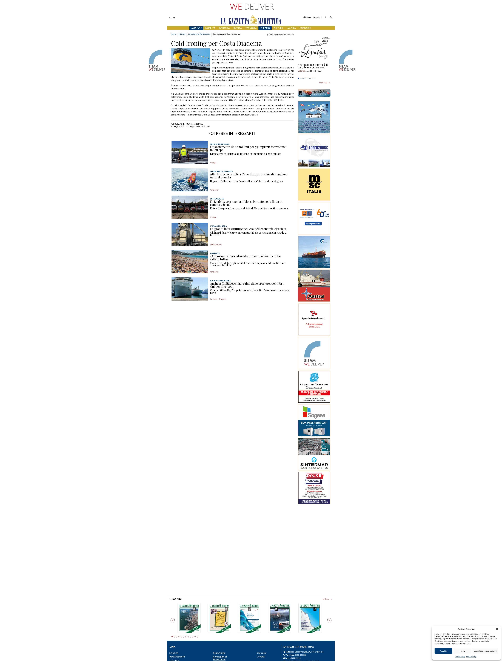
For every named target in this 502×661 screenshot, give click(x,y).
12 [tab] (197, 636)
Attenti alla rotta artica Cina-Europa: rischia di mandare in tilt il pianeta (248, 175)
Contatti (316, 17)
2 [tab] (300, 78)
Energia (213, 162)
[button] (496, 629)
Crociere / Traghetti (218, 299)
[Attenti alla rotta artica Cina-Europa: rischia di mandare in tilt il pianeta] (190, 179)
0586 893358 (300, 655)
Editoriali (305, 28)
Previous (172, 620)
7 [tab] (312, 78)
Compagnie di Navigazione (199, 34)
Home (173, 34)
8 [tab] (314, 78)
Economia (251, 28)
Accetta (443, 651)
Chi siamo (307, 17)
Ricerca (237, 28)
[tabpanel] (314, 70)
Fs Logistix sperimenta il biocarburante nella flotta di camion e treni (246, 203)
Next (329, 620)
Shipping (173, 652)
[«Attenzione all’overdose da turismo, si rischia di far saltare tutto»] (190, 261)
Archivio (326, 599)
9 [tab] (190, 636)
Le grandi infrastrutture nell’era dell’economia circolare (248, 229)
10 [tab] (192, 636)
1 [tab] (298, 78)
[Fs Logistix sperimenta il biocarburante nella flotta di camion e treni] (190, 207)
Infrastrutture (215, 244)
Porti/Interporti (177, 656)
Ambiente (196, 28)
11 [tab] (195, 636)
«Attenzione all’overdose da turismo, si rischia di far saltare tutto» (245, 257)
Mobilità (210, 28)
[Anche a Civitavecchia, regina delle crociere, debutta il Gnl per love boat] (190, 289)
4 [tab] (305, 78)
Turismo (265, 28)
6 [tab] (310, 78)
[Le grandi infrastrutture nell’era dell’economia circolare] (190, 234)
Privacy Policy (471, 657)
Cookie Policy (460, 657)
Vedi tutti (323, 82)
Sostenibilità (219, 652)
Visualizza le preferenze (485, 651)
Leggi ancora (314, 70)
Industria (224, 28)
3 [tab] (303, 78)
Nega (462, 651)
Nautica (291, 28)
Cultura (278, 28)
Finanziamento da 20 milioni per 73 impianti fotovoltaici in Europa (248, 148)
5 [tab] (307, 78)
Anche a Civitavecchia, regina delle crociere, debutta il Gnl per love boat (247, 285)
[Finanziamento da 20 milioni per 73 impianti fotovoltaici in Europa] (190, 152)
